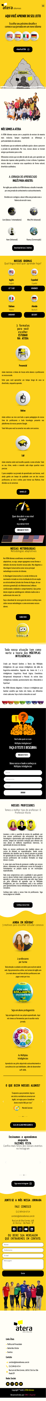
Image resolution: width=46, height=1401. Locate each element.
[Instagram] (20, 1229)
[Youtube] (26, 1229)
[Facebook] (14, 1229)
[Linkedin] (31, 1229)
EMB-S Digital (30, 1395)
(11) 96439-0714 (23, 1212)
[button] (43, 5)
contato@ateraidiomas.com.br (23, 1216)
